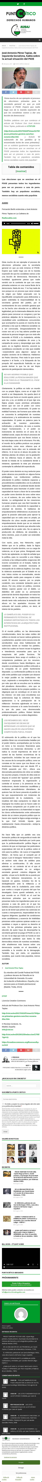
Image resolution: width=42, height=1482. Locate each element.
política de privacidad (13, 1106)
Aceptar (21, 1462)
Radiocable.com (9, 218)
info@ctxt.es (7, 1030)
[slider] (36, 223)
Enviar (5, 1132)
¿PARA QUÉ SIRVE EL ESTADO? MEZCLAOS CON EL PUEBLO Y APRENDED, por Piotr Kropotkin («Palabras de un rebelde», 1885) (26, 1233)
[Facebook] (24, 4)
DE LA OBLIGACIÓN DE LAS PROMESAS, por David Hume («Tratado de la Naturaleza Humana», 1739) (24, 1192)
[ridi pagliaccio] (5, 1407)
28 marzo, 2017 (8, 64)
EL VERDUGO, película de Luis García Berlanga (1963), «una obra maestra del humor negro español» (26, 1206)
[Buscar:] (21, 1085)
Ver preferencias (21, 1473)
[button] (39, 1439)
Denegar (21, 1468)
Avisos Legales (6, 1326)
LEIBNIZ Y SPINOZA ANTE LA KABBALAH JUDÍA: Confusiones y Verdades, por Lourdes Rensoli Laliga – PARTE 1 (25, 1219)
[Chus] (5, 1383)
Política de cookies (7, 1328)
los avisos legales (24, 1104)
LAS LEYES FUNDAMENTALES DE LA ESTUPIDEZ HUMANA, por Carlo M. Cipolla (21, 1396)
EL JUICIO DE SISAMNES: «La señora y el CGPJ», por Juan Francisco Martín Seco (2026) (21, 1431)
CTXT (4, 996)
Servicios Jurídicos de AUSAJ (21, 1284)
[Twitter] (18, 4)
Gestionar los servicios (10, 1457)
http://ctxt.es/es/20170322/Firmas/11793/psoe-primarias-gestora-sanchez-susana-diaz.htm (22, 134)
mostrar (21, 171)
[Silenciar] (32, 223)
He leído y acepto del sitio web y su (21, 1105)
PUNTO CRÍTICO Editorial (22, 64)
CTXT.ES (31, 126)
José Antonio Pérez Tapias (14, 968)
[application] (21, 223)
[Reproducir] (4, 223)
